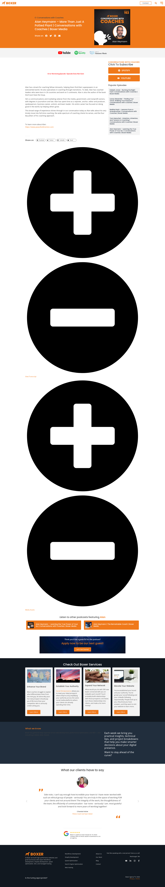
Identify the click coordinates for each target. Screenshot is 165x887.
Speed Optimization (71, 861)
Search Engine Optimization (74, 864)
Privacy (132, 879)
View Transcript (30, 376)
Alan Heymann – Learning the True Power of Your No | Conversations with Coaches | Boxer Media (123, 131)
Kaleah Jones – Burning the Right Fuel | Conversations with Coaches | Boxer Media (124, 92)
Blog (97, 861)
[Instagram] (135, 861)
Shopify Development (72, 857)
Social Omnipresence (63, 691)
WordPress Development (73, 854)
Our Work (99, 857)
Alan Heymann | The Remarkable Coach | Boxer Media (113, 625)
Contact (98, 864)
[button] (155, 3)
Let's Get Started (82, 649)
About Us (99, 854)
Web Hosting (69, 867)
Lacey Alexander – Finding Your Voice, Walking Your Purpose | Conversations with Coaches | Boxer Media (124, 101)
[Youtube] (126, 861)
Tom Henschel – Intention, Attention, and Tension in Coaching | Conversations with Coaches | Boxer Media (124, 121)
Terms (138, 879)
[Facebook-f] (139, 861)
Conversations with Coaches (50, 17)
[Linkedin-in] (130, 861)
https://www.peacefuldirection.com (39, 127)
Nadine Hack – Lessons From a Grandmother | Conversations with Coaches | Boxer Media (123, 111)
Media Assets (30, 610)
